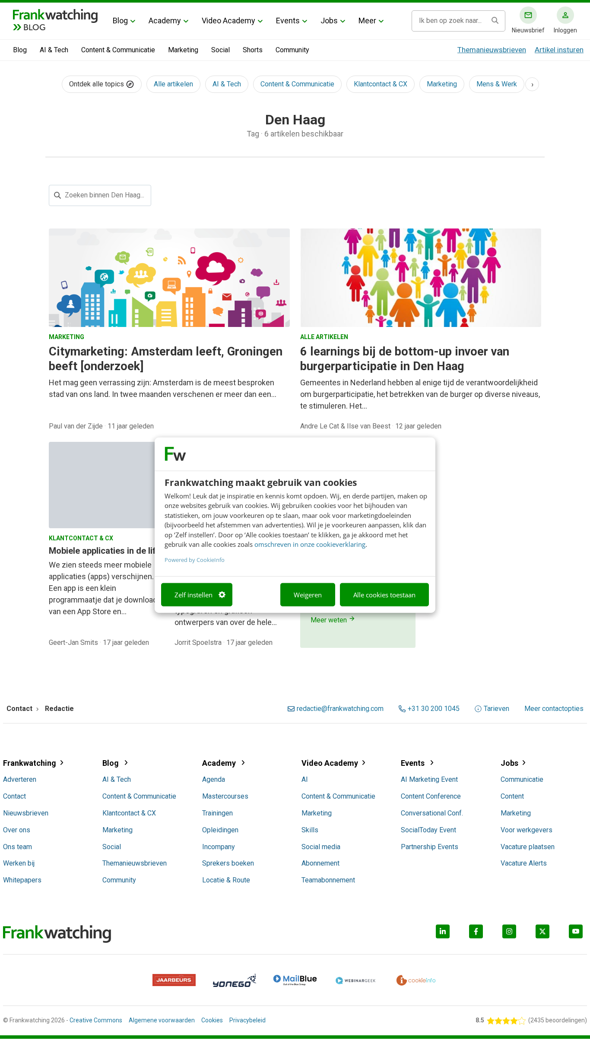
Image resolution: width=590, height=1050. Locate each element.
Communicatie (522, 779)
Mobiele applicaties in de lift (104, 551)
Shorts (253, 50)
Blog (120, 20)
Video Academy (228, 20)
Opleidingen (220, 830)
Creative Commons (96, 1020)
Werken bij (19, 863)
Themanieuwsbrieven (491, 49)
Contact (14, 796)
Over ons (16, 830)
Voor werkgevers (526, 830)
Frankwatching (29, 763)
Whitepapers (22, 880)
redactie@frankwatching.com (340, 708)
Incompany (218, 847)
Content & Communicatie (118, 50)
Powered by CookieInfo (195, 559)
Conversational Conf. (432, 813)
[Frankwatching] (55, 15)
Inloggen (565, 30)
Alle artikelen (173, 84)
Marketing (183, 50)
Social (220, 50)
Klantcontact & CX (380, 84)
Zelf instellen (193, 594)
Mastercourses (225, 796)
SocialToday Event (428, 830)
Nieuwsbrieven (25, 813)
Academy (165, 20)
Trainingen (217, 813)
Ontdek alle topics (97, 84)
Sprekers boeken (228, 863)
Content (512, 796)
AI (304, 779)
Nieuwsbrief (528, 30)
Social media (320, 847)
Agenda (213, 779)
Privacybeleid (247, 1020)
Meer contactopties (554, 708)
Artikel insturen (559, 49)
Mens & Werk (496, 84)
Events (288, 20)
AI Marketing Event (429, 779)
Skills (309, 830)
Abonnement (320, 863)
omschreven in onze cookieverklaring (309, 543)
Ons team (17, 847)
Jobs (329, 20)
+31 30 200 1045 (434, 708)
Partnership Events (429, 847)
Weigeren (308, 594)
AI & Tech (54, 50)
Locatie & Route (226, 880)
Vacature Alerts (524, 863)
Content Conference (431, 796)
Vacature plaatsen (528, 847)
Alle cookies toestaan (384, 594)
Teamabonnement (328, 880)
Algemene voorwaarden (162, 1020)
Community (292, 50)
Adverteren (19, 779)
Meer (367, 20)
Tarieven (496, 708)
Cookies (212, 1020)
